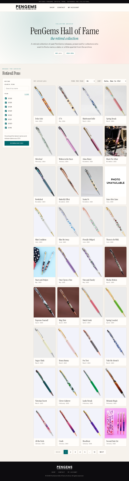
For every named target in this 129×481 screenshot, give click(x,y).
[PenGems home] (26, 7)
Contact (61, 7)
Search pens (10, 84)
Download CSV (16, 143)
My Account (73, 7)
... (89, 452)
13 (94, 452)
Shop (52, 7)
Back (58, 452)
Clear (27, 94)
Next (102, 452)
